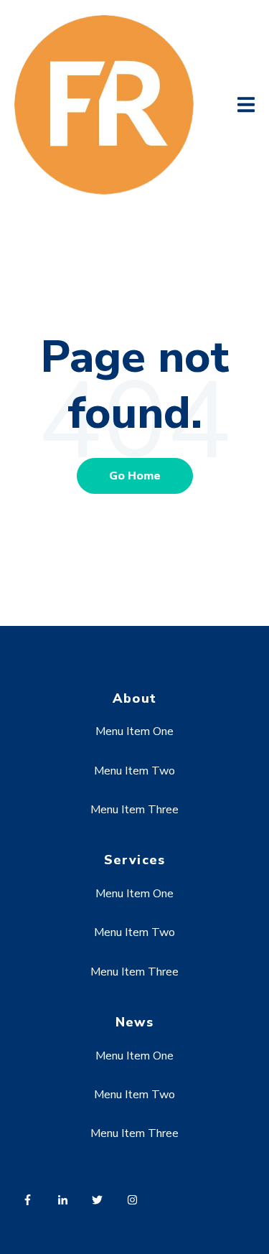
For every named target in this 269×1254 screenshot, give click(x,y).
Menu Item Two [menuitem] (134, 771)
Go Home (135, 476)
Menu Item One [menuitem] (134, 731)
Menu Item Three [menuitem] (134, 810)
